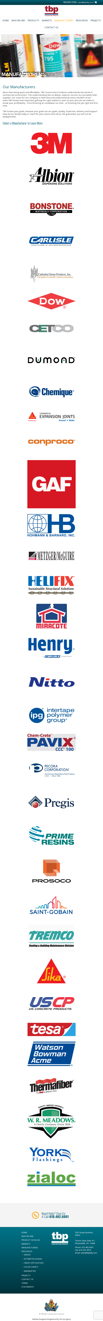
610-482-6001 (88, 1247)
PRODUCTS (33, 20)
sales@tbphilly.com (85, 2)
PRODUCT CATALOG (30, 1240)
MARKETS (47, 20)
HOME (5, 20)
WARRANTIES (30, 1271)
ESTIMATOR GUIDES (33, 1259)
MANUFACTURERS (63, 20)
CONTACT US (51, 27)
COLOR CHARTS (31, 1267)
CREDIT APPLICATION (33, 1263)
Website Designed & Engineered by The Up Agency (51, 1319)
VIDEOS (27, 1254)
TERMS (24, 1283)
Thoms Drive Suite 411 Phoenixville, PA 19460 (85, 1242)
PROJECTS (96, 20)
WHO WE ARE (18, 20)
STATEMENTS (27, 1287)
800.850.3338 (69, 2)
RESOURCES (82, 20)
